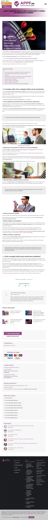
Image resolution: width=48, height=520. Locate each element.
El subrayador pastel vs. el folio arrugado (15, 447)
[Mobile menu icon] (45, 4)
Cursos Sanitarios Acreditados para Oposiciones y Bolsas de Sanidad (29, 486)
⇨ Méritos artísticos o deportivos (11, 82)
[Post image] (5, 313)
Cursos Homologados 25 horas (11, 417)
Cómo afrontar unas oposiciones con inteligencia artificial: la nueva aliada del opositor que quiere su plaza (38, 313)
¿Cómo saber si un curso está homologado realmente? (39, 320)
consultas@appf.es (8, 377)
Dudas (16, 467)
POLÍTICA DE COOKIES (23, 517)
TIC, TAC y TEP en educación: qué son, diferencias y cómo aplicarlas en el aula (22, 443)
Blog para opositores (19, 465)
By (21, 279)
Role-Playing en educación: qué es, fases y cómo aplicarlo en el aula (20, 438)
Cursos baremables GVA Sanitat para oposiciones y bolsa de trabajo (20, 425)
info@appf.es (6, 372)
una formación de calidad (12, 273)
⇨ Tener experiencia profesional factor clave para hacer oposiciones (15, 74)
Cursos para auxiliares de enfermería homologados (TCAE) (29, 493)
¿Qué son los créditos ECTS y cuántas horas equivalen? (16, 311)
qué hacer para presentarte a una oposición (25, 149)
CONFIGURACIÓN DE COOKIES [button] (6, 517)
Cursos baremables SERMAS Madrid (15, 430)
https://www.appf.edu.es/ (15, 294)
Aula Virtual (17, 462)
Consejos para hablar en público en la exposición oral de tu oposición (16, 321)
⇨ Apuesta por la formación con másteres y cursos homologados (17, 76)
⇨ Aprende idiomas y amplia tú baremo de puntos (14, 77)
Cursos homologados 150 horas (11, 410)
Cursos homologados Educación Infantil (13, 402)
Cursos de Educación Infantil (30, 499)
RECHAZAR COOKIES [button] (15, 517)
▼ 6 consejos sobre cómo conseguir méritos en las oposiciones (17, 72)
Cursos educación (8, 397)
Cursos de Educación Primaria (30, 503)
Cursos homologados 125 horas (11, 412)
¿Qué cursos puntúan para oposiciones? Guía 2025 (29, 465)
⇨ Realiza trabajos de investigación (11, 80)
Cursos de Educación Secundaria (30, 506)
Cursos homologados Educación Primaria (13, 405)
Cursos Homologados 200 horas (11, 400)
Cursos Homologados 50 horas (11, 415)
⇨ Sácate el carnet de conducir (10, 79)
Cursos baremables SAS (12, 434)
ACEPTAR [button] (31, 517)
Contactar (17, 472)
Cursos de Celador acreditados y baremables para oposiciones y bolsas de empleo (30, 479)
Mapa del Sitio (17, 470)
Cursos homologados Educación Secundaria (14, 407)
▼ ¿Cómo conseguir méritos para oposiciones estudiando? (16, 83)
